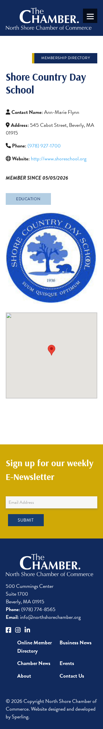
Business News (76, 642)
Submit (25, 520)
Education (28, 199)
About (24, 676)
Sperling (20, 716)
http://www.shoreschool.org (58, 158)
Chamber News (33, 663)
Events (67, 663)
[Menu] (90, 16)
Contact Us (72, 676)
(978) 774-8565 (31, 609)
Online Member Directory (34, 646)
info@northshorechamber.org (43, 617)
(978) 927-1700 (44, 145)
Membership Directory (65, 58)
